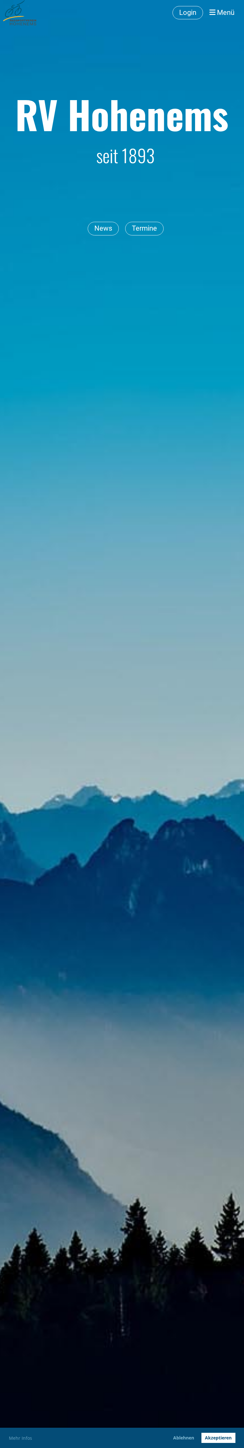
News (103, 228)
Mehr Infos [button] (20, 1438)
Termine (144, 228)
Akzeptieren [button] (218, 1438)
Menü (224, 12)
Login (187, 12)
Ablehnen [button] (183, 1438)
